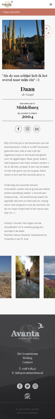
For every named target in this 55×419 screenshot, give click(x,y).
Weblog (27, 358)
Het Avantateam (27, 353)
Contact (27, 362)
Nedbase (33, 413)
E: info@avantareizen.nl (27, 373)
